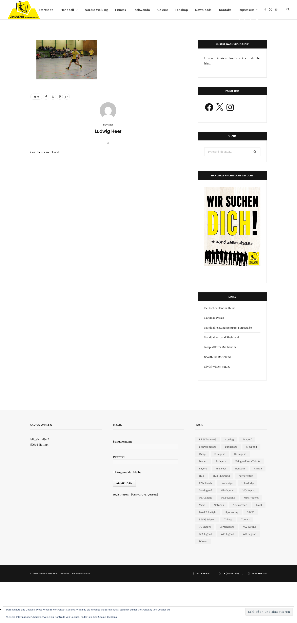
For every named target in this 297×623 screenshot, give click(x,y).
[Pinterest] (251, 20)
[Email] (257, 20)
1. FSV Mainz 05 (207, 439)
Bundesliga (231, 446)
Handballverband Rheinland (221, 337)
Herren (258, 468)
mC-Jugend (248, 490)
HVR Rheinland (221, 475)
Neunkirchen (240, 504)
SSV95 (250, 512)
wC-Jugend (227, 534)
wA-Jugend (249, 526)
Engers (203, 468)
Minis (202, 504)
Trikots (228, 519)
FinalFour (221, 468)
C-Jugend (251, 446)
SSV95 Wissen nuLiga (217, 366)
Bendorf (247, 439)
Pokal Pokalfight (208, 512)
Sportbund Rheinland (217, 357)
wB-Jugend (205, 534)
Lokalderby (247, 483)
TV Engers (205, 526)
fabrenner (83, 573)
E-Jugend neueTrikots (247, 461)
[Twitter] (245, 20)
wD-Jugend (249, 534)
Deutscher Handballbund (220, 308)
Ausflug (229, 439)
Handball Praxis (214, 317)
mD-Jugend (205, 497)
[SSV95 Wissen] (24, 10)
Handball (240, 468)
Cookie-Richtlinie (108, 616)
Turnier (245, 519)
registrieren (121, 494)
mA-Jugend (205, 490)
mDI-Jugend (228, 497)
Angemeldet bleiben (129, 472)
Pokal (259, 504)
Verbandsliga (227, 526)
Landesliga (227, 483)
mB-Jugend (227, 490)
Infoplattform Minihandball (221, 347)
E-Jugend (221, 461)
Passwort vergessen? (144, 494)
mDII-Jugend (251, 497)
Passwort (118, 457)
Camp (202, 453)
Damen (203, 461)
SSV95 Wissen (207, 519)
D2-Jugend (240, 453)
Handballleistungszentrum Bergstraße (228, 327)
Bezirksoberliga (207, 446)
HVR (201, 475)
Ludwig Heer (49, 21)
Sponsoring (231, 512)
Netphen (219, 504)
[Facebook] (239, 20)
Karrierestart (246, 475)
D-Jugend (219, 453)
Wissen (203, 541)
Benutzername (123, 441)
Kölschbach (205, 483)
